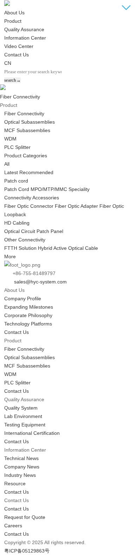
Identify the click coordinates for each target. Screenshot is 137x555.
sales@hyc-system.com (39, 282)
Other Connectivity (24, 239)
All (6, 164)
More (10, 256)
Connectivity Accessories (31, 197)
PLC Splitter (17, 147)
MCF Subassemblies (27, 130)
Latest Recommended (28, 172)
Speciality (79, 189)
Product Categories (25, 155)
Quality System (21, 408)
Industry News (20, 475)
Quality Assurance (24, 29)
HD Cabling (17, 223)
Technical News (21, 458)
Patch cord (16, 181)
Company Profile (22, 298)
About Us (14, 12)
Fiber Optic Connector (28, 206)
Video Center (18, 46)
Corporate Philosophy (28, 315)
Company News (21, 467)
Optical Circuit (19, 231)
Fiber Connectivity (20, 97)
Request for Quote (24, 517)
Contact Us (16, 54)
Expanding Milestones (28, 307)
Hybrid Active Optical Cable (68, 248)
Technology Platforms (28, 324)
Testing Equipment (24, 424)
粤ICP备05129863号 (27, 551)
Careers (13, 525)
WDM (10, 139)
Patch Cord (16, 189)
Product (12, 21)
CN (7, 63)
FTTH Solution (20, 248)
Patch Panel (50, 231)
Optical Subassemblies (29, 122)
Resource (15, 483)
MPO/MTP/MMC (49, 189)
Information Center (25, 38)
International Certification (32, 433)
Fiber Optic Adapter (76, 206)
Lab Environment (23, 416)
